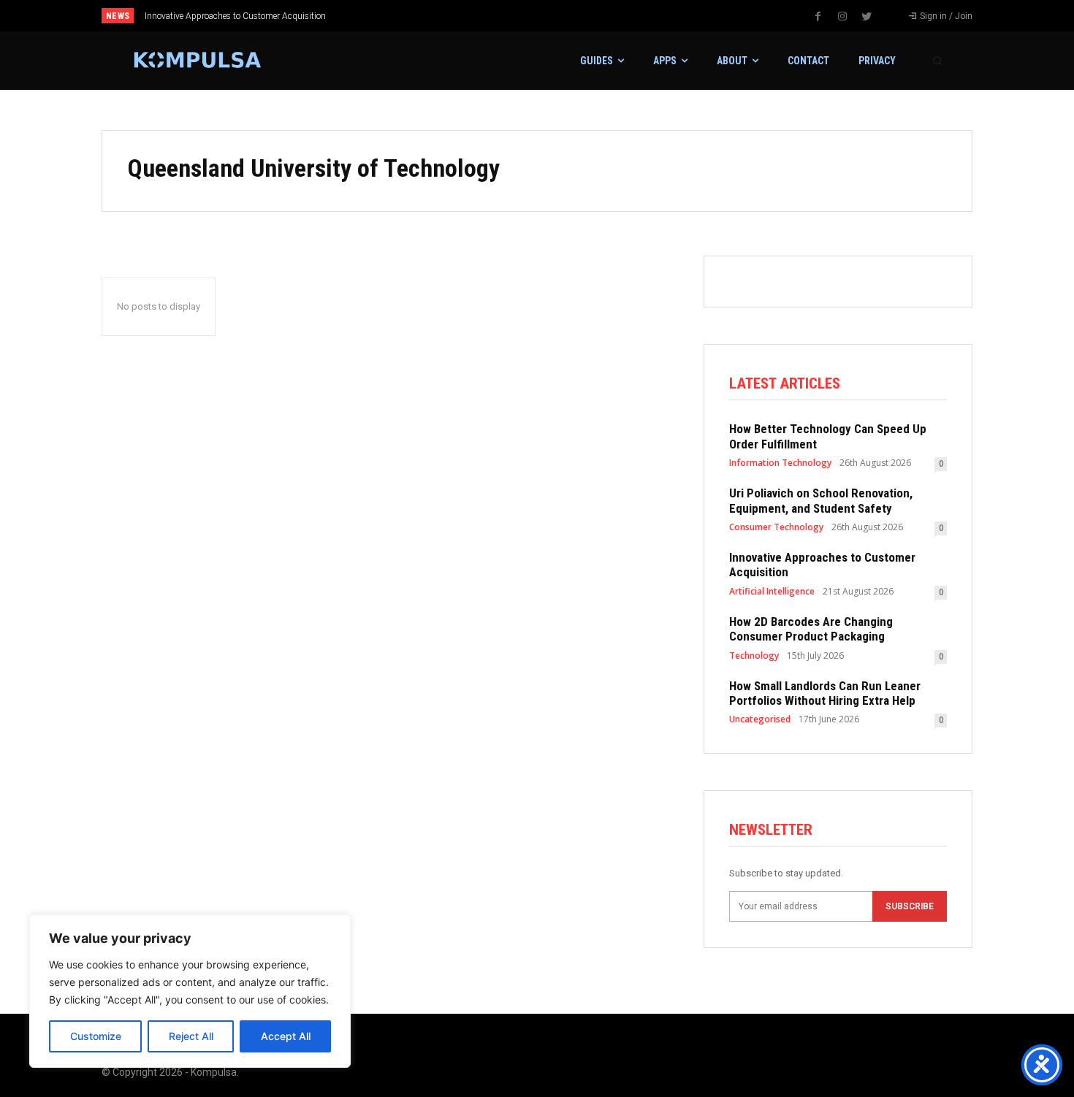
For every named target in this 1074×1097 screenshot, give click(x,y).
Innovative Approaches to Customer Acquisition (235, 16)
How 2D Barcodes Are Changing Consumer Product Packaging (811, 628)
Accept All (286, 1036)
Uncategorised (760, 719)
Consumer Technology (776, 527)
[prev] (562, 16)
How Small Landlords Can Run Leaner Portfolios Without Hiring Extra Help (825, 693)
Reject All (191, 1036)
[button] (937, 60)
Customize (95, 1036)
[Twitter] (866, 17)
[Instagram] (842, 17)
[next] (585, 16)
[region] (190, 991)
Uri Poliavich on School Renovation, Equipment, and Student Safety (821, 500)
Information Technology (780, 463)
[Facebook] (818, 17)
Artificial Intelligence (772, 591)
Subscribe (910, 906)
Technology (754, 655)
